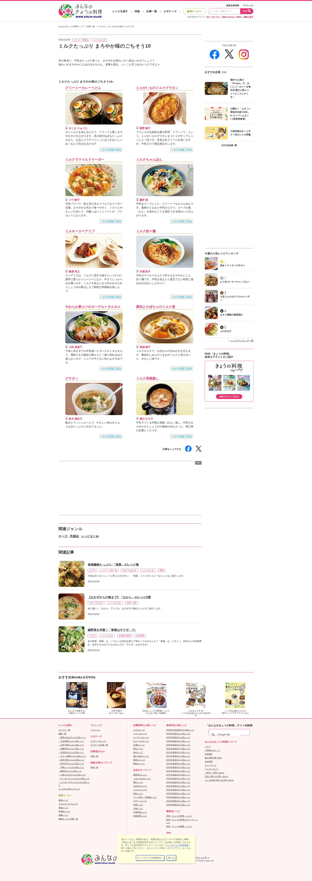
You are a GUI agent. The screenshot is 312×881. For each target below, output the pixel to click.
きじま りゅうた (78, 128)
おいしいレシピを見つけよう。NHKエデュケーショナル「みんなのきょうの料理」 (80, 11)
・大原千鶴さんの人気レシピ (71, 745)
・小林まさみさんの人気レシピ (72, 775)
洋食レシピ (138, 808)
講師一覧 (62, 734)
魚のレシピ (138, 752)
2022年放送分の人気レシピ (178, 793)
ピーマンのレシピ (141, 737)
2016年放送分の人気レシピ (178, 771)
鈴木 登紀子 (75, 418)
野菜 (162, 570)
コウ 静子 (74, 199)
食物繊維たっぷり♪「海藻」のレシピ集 (113, 564)
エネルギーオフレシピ (68, 804)
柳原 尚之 (74, 271)
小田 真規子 (75, 347)
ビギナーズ (170, 11)
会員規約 (209, 754)
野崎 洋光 (215, 17)
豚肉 (208, 17)
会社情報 (209, 761)
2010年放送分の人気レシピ (178, 749)
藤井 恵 (144, 199)
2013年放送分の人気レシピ (178, 760)
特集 (137, 11)
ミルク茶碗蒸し (147, 378)
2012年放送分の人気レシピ (178, 756)
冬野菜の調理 (124, 635)
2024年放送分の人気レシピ (178, 801)
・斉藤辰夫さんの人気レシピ (71, 749)
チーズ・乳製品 (81, 40)
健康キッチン (194, 11)
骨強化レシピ (64, 811)
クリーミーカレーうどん (83, 88)
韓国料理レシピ (140, 816)
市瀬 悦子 (145, 271)
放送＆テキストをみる (229, 396)
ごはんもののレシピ (142, 778)
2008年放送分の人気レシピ (178, 741)
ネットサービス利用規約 (177, 845)
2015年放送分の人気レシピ (178, 767)
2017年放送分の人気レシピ (178, 775)
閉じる (171, 858)
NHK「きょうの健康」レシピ (179, 826)
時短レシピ (138, 793)
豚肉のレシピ (139, 764)
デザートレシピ (140, 801)
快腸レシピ (63, 815)
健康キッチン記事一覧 (68, 819)
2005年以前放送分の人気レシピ (180, 730)
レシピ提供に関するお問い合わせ (219, 780)
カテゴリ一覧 (64, 730)
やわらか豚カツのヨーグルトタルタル (93, 306)
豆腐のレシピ (139, 745)
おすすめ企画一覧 (229, 145)
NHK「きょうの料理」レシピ (179, 816)
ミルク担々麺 (146, 231)
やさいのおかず (129, 570)
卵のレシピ (138, 749)
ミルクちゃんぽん (149, 159)
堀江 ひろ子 (146, 418)
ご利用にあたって (212, 750)
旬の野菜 (140, 635)
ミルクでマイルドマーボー (84, 159)
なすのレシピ (139, 730)
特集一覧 (94, 767)
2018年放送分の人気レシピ (178, 778)
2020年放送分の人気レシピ (178, 786)
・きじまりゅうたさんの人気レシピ (74, 778)
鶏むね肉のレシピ (141, 756)
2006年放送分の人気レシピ (178, 734)
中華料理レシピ (140, 812)
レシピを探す (120, 11)
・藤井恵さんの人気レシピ (70, 771)
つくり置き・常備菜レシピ (145, 797)
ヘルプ (208, 746)
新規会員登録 (232, 5)
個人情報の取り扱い (213, 758)
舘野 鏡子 (145, 128)
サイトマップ (210, 765)
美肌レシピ (63, 808)
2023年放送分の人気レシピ (178, 797)
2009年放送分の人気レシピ (178, 745)
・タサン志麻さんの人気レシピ (72, 756)
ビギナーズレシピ (98, 741)
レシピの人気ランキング (69, 789)
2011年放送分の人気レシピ (178, 752)
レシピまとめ (99, 40)
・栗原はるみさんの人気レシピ (72, 737)
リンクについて (211, 769)
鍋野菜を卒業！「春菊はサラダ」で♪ (112, 630)
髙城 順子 (145, 347)
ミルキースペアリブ (80, 231)
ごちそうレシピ (140, 790)
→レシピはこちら (110, 149)
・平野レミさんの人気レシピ (71, 767)
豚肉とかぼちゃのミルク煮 (155, 306)
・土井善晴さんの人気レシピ (71, 741)
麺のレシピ (138, 782)
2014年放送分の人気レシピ (178, 764)
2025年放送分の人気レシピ (178, 805)
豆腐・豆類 (131, 603)
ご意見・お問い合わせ (214, 773)
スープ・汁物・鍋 (109, 570)
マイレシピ (248, 5)
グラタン (71, 378)
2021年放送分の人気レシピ (178, 790)
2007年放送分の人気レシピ (178, 737)
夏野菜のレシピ (140, 775)
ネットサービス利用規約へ (150, 858)
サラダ (92, 570)
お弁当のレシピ (140, 786)
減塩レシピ (63, 800)
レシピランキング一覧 (242, 340)
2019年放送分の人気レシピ (178, 782)
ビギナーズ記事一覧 (99, 745)
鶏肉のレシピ (139, 760)
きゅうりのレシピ (141, 741)
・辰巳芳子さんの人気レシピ (71, 764)
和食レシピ (138, 805)
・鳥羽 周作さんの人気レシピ (71, 760)
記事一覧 (152, 11)
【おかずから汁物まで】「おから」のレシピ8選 (119, 597)
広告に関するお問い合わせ (216, 776)
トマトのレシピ (140, 734)
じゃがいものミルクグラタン (157, 88)
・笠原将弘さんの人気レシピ (71, 752)
